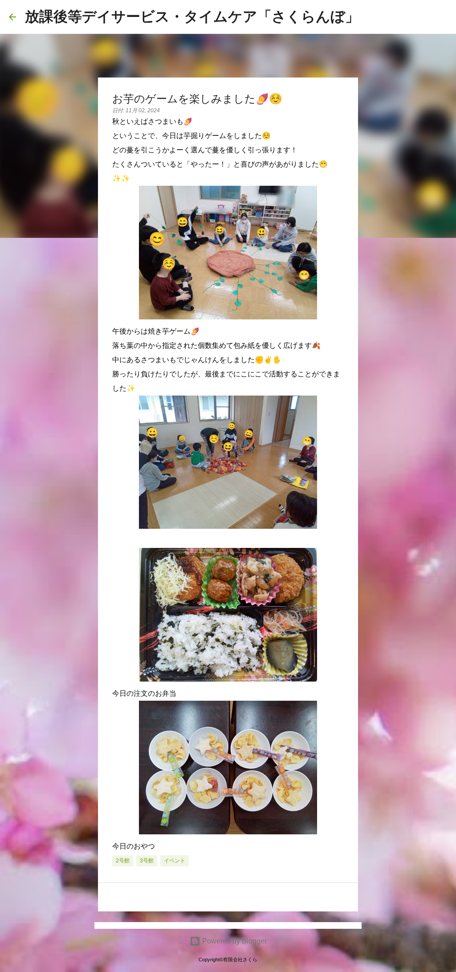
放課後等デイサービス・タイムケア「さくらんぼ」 (192, 16)
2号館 (123, 861)
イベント (174, 861)
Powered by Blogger (233, 941)
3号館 (147, 861)
